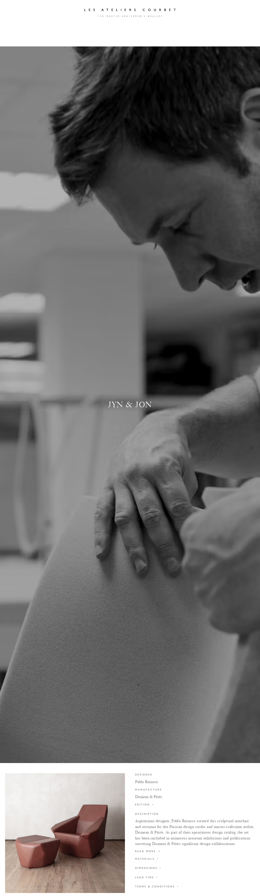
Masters (77, 27)
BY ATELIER (36, 38)
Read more (148, 851)
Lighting (95, 38)
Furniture (66, 38)
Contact (182, 27)
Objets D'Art (126, 38)
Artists (101, 27)
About (157, 27)
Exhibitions (130, 27)
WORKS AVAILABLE (218, 38)
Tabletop (157, 38)
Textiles (184, 38)
